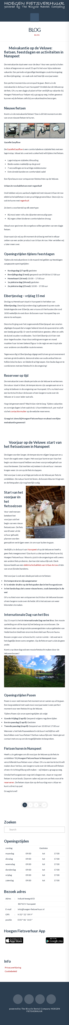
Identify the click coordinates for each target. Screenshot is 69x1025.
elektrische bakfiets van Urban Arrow (41, 565)
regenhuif (24, 200)
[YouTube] (29, 999)
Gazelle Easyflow (15, 149)
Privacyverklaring (12, 967)
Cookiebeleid (10, 971)
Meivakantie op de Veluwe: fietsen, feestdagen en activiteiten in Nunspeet (33, 52)
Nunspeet (32, 549)
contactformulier (18, 411)
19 (44, 805)
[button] (34, 17)
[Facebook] (18, 999)
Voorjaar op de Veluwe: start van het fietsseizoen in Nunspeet (32, 444)
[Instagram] (40, 999)
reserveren (9, 782)
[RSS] (51, 999)
